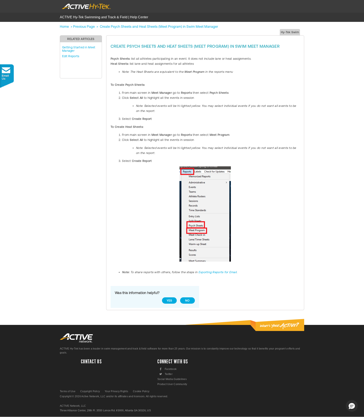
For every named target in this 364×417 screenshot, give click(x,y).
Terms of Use (67, 391)
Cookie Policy (141, 391)
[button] (352, 406)
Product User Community (172, 384)
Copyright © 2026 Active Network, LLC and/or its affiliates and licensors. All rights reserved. (114, 396)
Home (64, 26)
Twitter (166, 374)
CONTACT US (91, 361)
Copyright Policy (90, 391)
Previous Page (84, 26)
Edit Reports (70, 56)
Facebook (168, 369)
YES (169, 300)
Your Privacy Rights (116, 391)
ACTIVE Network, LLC (73, 405)
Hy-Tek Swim (290, 32)
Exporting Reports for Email (217, 272)
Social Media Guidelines (172, 379)
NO (187, 300)
